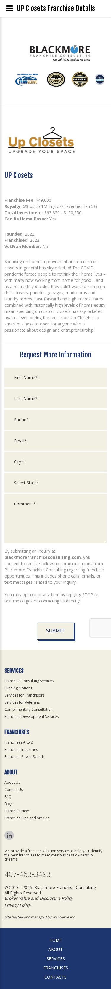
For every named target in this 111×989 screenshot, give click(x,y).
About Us (12, 782)
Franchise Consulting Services (29, 680)
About (55, 949)
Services (55, 958)
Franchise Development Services (31, 716)
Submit (55, 630)
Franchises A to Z (18, 742)
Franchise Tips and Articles (26, 818)
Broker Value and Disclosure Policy (38, 898)
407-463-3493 (27, 874)
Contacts (55, 977)
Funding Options (18, 688)
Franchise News (17, 810)
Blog (8, 803)
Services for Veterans (22, 702)
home (55, 940)
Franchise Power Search (24, 756)
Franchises (55, 968)
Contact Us (13, 789)
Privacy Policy (17, 905)
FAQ (8, 796)
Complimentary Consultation (28, 709)
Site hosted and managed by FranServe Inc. (39, 917)
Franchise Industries (21, 749)
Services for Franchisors (24, 695)
